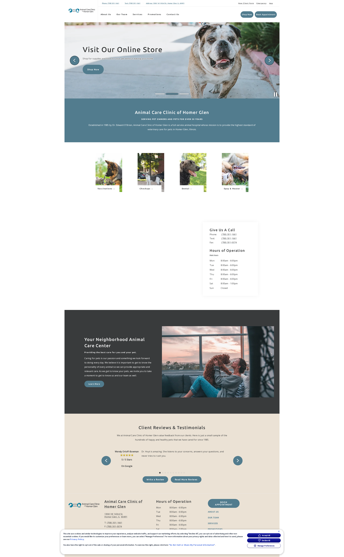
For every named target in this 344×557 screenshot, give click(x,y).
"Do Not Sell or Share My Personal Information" (192, 545)
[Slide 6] (173, 472)
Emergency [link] (262, 3)
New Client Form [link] (246, 3)
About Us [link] (106, 14)
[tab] (215, 255)
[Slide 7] (176, 472)
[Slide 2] (162, 472)
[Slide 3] (184, 94)
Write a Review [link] (155, 479)
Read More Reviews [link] (186, 479)
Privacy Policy (77, 539)
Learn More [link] (94, 384)
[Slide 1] (160, 472)
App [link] (271, 3)
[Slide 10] (184, 472)
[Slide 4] (168, 472)
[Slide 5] (170, 472)
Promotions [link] (154, 14)
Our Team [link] (122, 14)
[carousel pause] (275, 94)
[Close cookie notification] (279, 531)
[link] (82, 10)
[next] (269, 60)
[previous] (74, 60)
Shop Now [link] (247, 14)
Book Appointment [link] (265, 14)
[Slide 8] (178, 472)
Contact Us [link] (173, 14)
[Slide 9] (181, 472)
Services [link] (138, 14)
